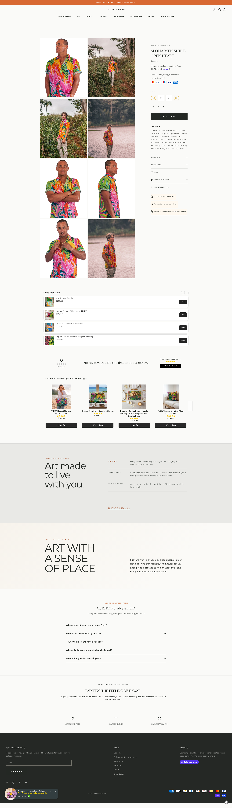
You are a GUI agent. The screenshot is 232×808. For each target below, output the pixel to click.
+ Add (183, 302)
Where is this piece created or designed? (89, 650)
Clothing (103, 16)
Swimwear (119, 16)
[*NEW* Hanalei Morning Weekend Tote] (61, 396)
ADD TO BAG (169, 116)
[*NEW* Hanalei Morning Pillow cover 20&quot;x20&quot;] (170, 396)
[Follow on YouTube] (26, 782)
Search (117, 753)
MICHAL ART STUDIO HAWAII (160, 46)
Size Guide (119, 774)
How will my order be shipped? (83, 658)
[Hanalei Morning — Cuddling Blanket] (97, 396)
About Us (118, 761)
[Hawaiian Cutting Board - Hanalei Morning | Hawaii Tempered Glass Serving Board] (134, 396)
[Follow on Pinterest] (19, 782)
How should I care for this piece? (84, 642)
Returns (118, 765)
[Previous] (183, 292)
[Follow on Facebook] (7, 782)
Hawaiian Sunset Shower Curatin (69, 324)
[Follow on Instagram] (13, 782)
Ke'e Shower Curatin (64, 298)
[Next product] (190, 406)
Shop (116, 770)
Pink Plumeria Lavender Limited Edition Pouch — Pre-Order (33, 793)
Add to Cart (61, 425)
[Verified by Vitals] (29, 796)
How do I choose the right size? (83, 633)
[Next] (186, 292)
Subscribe (16, 771)
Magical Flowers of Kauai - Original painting (74, 337)
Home (151, 16)
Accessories (136, 16)
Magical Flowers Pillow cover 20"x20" (71, 311)
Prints (89, 16)
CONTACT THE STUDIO (119, 508)
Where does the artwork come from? (86, 625)
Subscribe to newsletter (126, 757)
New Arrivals (64, 16)
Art (78, 16)
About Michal (167, 16)
